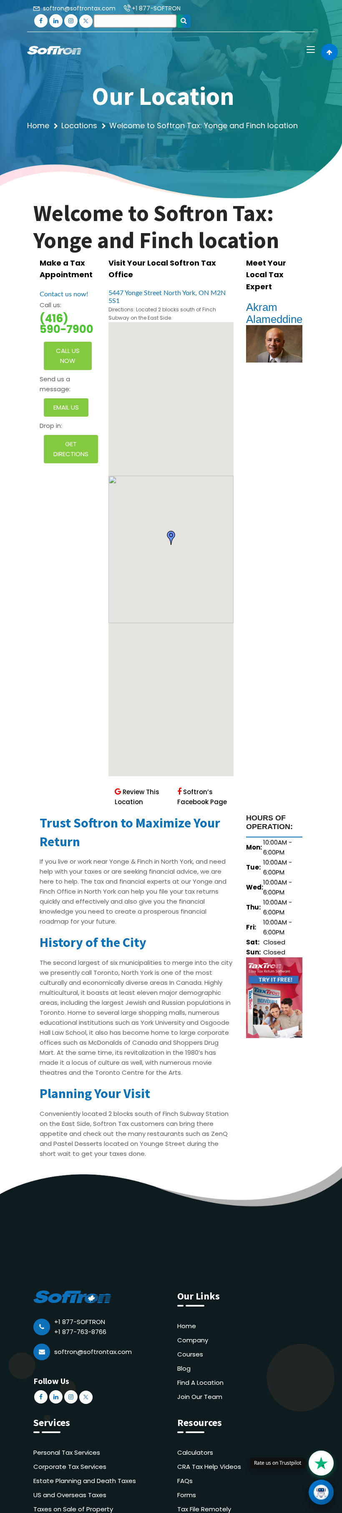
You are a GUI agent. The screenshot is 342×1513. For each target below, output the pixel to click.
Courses (190, 1354)
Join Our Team (199, 1396)
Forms (186, 1495)
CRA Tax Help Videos (209, 1466)
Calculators (195, 1452)
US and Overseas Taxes (69, 1495)
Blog (184, 1368)
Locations (79, 125)
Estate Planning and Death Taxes (84, 1480)
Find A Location (200, 1382)
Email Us (66, 407)
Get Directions (70, 449)
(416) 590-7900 (66, 324)
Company (192, 1340)
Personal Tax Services (66, 1452)
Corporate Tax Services (69, 1466)
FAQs (185, 1480)
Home (38, 125)
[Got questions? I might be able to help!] (321, 1492)
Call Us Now (68, 355)
